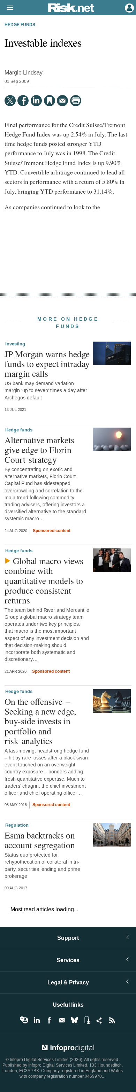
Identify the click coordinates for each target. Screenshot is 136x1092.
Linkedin (36, 1020)
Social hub (99, 1020)
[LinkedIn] (36, 100)
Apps (87, 1020)
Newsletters (62, 1020)
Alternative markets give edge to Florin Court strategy (39, 449)
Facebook (49, 1020)
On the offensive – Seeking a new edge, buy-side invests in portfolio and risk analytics (40, 721)
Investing (15, 344)
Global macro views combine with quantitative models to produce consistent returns (44, 580)
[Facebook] (23, 100)
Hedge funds (20, 25)
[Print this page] (75, 100)
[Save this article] (49, 100)
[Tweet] (10, 100)
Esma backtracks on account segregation (40, 840)
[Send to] (62, 100)
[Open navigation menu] (6, 8)
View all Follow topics (24, 1020)
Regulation (17, 825)
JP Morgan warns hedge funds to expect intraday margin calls (47, 363)
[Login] (128, 7)
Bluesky (74, 1020)
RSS (112, 1020)
